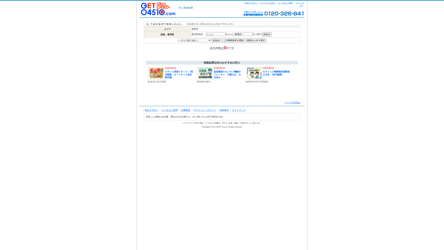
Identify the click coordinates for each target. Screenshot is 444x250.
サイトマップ (300, 4)
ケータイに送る (268, 3)
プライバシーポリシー (205, 110)
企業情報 (185, 110)
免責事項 (224, 110)
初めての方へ (251, 3)
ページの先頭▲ (292, 102)
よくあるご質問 (285, 3)
